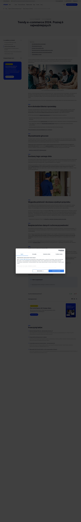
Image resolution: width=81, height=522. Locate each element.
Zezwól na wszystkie (56, 270)
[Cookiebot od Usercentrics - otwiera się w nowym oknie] (59, 250)
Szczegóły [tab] (34, 254)
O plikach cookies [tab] (59, 254)
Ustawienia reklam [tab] (46, 254)
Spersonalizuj (39, 270)
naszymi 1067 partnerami (25, 259)
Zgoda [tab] (22, 254)
